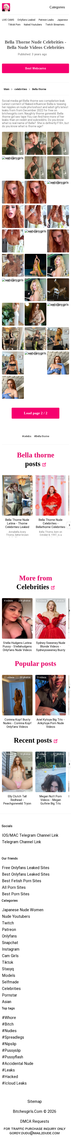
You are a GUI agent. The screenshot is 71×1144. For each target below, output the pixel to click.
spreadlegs (14, 1037)
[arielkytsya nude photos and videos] (50, 695)
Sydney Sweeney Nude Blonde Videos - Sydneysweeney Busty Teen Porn (50, 648)
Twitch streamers (54, 24)
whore (10, 1017)
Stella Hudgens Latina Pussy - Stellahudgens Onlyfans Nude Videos (17, 646)
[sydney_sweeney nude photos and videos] (50, 618)
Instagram (11, 949)
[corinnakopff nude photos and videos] (17, 695)
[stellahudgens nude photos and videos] (17, 618)
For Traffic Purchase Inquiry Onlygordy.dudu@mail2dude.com (34, 1130)
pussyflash (14, 1057)
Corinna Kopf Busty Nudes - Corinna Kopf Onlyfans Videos (17, 723)
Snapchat (10, 942)
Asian (6, 1001)
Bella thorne (42, 436)
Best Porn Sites (15, 894)
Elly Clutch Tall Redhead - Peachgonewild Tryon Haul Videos (17, 802)
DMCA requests (34, 1121)
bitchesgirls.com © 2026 (34, 1111)
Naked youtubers (33, 24)
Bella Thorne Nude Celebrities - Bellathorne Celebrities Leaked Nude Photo (50, 525)
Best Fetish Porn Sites (21, 880)
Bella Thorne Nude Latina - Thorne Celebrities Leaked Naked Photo (17, 525)
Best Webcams (35, 68)
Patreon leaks (46, 19)
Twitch (8, 923)
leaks (10, 1070)
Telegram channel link (21, 841)
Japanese (62, 19)
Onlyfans (9, 936)
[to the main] (6, 7)
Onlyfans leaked (26, 19)
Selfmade (10, 982)
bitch (9, 1024)
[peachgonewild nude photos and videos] (17, 772)
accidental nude (19, 1063)
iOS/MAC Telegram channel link (30, 835)
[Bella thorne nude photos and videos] (17, 495)
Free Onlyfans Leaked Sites (25, 867)
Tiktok (7, 962)
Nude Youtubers (16, 916)
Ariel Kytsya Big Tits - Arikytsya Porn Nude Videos (50, 723)
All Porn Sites (14, 887)
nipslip (10, 1043)
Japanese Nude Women (22, 909)
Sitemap (34, 1101)
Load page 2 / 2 (35, 413)
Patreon (9, 929)
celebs (27, 436)
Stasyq (8, 968)
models (8, 975)
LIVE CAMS (8, 19)
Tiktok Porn (14, 24)
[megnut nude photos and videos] (50, 772)
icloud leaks (16, 1083)
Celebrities (32, 587)
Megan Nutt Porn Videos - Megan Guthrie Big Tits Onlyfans (50, 802)
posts (32, 464)
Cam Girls (10, 955)
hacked (11, 1076)
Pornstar (9, 995)
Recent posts (33, 740)
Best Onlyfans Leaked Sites (26, 874)
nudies (11, 1030)
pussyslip (13, 1050)
